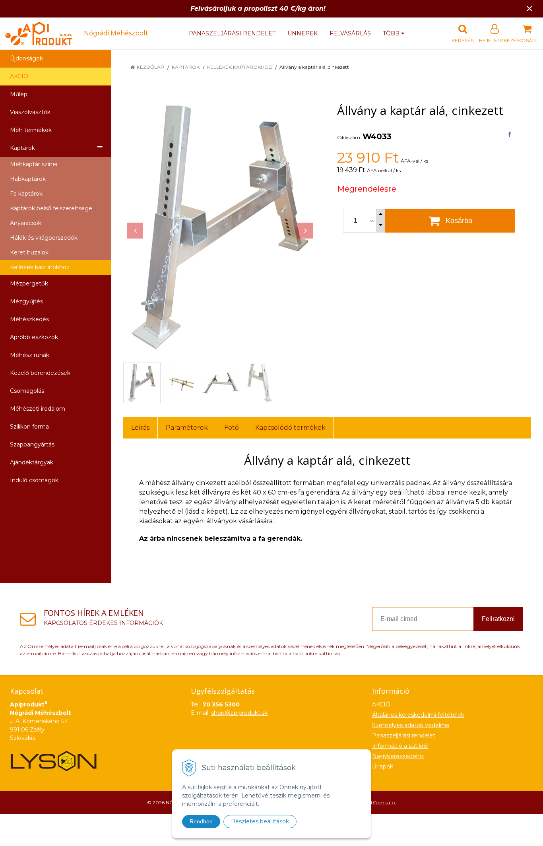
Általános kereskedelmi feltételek (418, 714)
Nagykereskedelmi (398, 756)
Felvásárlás (350, 33)
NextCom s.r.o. (379, 802)
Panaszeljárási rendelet (232, 33)
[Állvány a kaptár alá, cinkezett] (220, 227)
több (392, 33)
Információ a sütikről (400, 745)
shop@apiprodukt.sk (239, 712)
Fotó (231, 427)
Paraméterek (187, 427)
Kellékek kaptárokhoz (239, 67)
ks (371, 220)
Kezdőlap (150, 67)
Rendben (201, 821)
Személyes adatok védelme (411, 725)
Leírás (140, 427)
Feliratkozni (498, 618)
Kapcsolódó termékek (290, 427)
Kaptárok (186, 67)
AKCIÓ (19, 76)
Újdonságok (26, 58)
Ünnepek (302, 33)
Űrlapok (382, 766)
